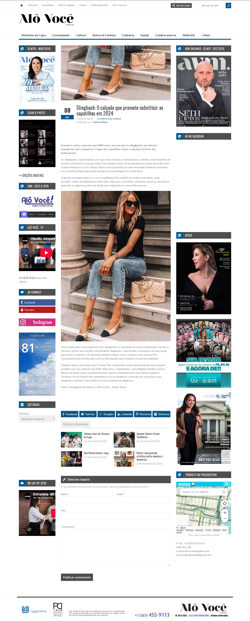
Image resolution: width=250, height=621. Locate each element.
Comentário (67, 526)
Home (21, 3)
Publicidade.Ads (99, 5)
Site (63, 510)
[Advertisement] (164, 22)
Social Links (183, 5)
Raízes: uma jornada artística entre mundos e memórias (150, 456)
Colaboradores (165, 35)
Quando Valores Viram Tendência (148, 435)
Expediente (48, 5)
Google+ (108, 414)
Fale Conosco (119, 5)
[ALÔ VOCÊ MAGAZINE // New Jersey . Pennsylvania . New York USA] (46, 23)
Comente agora (85, 118)
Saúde (145, 35)
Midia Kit (189, 35)
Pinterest (145, 414)
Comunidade (61, 35)
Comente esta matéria (109, 118)
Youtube (29, 309)
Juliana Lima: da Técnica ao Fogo (96, 435)
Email (120, 494)
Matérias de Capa (34, 35)
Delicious (164, 414)
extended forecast (37, 388)
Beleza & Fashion (104, 35)
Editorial (32, 5)
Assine (82, 5)
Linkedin (127, 414)
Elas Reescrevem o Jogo (96, 453)
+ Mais (205, 35)
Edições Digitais (66, 5)
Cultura (81, 35)
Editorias (24, 413)
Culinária (128, 35)
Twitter (90, 414)
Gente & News (100, 122)
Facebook (72, 414)
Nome (65, 494)
